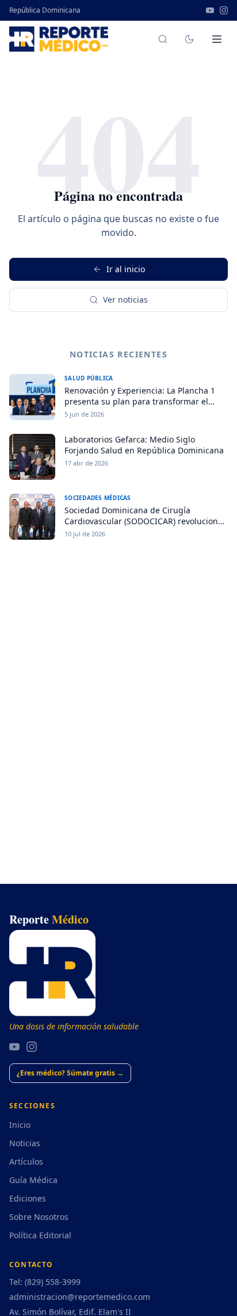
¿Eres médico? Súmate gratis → (70, 1073)
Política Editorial (40, 1235)
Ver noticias (125, 299)
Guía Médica (33, 1179)
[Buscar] (163, 39)
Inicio (19, 1124)
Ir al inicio (125, 269)
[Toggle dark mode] (189, 39)
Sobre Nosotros (38, 1216)
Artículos (26, 1161)
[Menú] (217, 39)
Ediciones (27, 1198)
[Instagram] (224, 10)
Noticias (24, 1143)
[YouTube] (210, 10)
